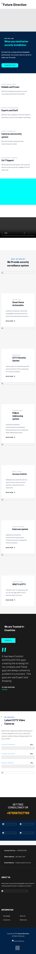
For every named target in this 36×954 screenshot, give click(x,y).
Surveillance (17, 410)
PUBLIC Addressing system (17, 416)
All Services (23, 920)
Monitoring (16, 355)
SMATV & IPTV (19, 584)
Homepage (6, 916)
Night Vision (16, 471)
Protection (16, 300)
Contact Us (6, 920)
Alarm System (17, 582)
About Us (22, 916)
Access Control (19, 474)
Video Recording (18, 526)
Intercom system (20, 529)
